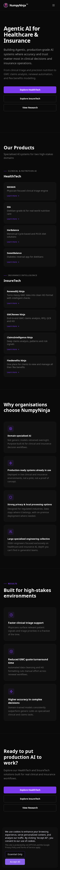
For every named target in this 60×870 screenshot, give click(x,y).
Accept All (15, 861)
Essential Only (15, 854)
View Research (30, 107)
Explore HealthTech (30, 89)
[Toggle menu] (53, 5)
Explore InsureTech (30, 98)
